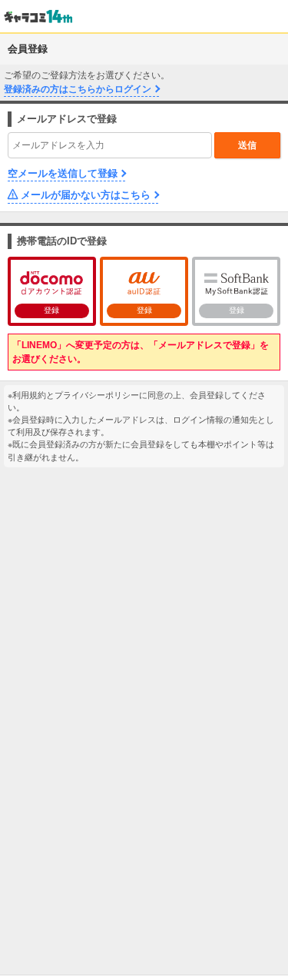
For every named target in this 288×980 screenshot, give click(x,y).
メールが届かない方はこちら (86, 195)
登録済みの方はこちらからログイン (77, 89)
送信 (247, 145)
